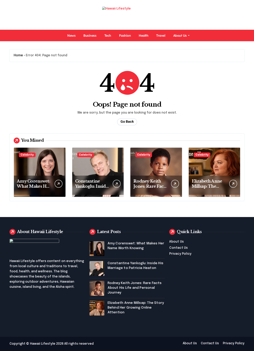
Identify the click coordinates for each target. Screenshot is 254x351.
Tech (107, 35)
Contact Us (178, 248)
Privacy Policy (180, 253)
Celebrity (27, 155)
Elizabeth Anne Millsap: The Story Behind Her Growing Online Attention (136, 307)
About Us (180, 35)
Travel (160, 35)
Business (89, 35)
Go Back (127, 121)
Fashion (125, 35)
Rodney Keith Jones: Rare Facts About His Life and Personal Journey (135, 287)
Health (143, 35)
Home (18, 55)
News (71, 35)
